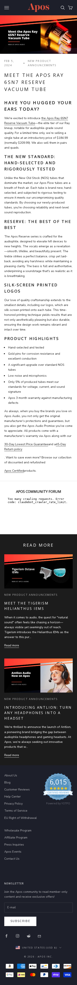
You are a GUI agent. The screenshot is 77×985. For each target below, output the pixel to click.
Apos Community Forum (38, 491)
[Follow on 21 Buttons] (40, 936)
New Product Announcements (42, 63)
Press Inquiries (14, 845)
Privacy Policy (13, 804)
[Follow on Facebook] (6, 936)
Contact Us (11, 859)
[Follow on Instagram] (17, 936)
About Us (10, 775)
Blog (7, 782)
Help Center (12, 797)
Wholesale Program (17, 830)
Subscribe (20, 921)
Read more (11, 645)
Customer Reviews (17, 789)
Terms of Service (15, 811)
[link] (58, 790)
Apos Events (12, 852)
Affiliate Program (15, 838)
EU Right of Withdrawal (20, 818)
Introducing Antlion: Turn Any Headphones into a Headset (38, 713)
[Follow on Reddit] (29, 936)
